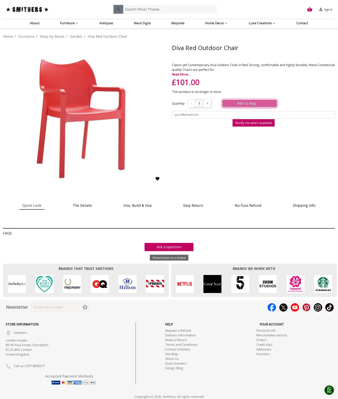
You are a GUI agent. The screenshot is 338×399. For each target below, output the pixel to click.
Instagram (318, 307)
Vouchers (263, 354)
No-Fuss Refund (248, 205)
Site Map (171, 354)
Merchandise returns (271, 335)
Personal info (266, 330)
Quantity (178, 103)
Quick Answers (176, 363)
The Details (82, 205)
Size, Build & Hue (137, 205)
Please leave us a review (169, 258)
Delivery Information (180, 335)
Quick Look (31, 205)
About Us (172, 359)
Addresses (263, 349)
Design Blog (174, 368)
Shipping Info (304, 205)
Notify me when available (253, 123)
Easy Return (193, 205)
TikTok (329, 307)
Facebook (272, 307)
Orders (261, 340)
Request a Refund (178, 330)
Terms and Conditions (181, 344)
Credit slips (264, 344)
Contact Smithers (177, 349)
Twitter (283, 307)
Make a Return (176, 340)
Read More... (181, 74)
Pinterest (306, 307)
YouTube (295, 307)
